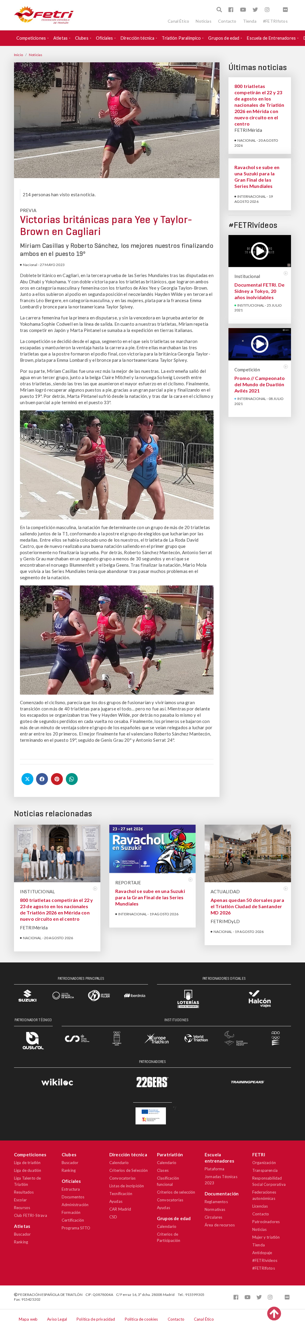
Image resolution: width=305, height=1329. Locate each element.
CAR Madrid (120, 1209)
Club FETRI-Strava (30, 1215)
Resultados (24, 1192)
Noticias (203, 21)
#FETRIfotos (275, 21)
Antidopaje (262, 1252)
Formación (71, 1212)
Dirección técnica (137, 38)
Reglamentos (216, 1201)
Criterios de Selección (128, 1170)
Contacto (227, 21)
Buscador (22, 1234)
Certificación (73, 1220)
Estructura (71, 1189)
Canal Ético (178, 21)
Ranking (21, 1242)
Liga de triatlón (27, 1162)
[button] (219, 10)
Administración (75, 1204)
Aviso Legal (57, 1319)
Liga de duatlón (27, 1170)
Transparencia (265, 1170)
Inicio (18, 54)
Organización (264, 1162)
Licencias (260, 1206)
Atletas (60, 38)
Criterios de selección (176, 1192)
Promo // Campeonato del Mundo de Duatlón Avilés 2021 (259, 384)
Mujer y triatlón (266, 1237)
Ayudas (115, 1201)
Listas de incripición (126, 1185)
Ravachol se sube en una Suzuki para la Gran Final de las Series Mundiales (150, 897)
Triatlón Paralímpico (181, 38)
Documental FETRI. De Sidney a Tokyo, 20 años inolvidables (259, 291)
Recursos (22, 1207)
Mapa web (28, 1319)
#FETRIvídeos (264, 1260)
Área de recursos (220, 1225)
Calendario (119, 1162)
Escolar (20, 1199)
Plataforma (215, 1168)
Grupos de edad (223, 38)
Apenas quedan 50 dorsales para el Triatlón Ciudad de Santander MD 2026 (247, 906)
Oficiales (104, 38)
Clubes (81, 38)
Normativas (215, 1209)
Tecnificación (120, 1193)
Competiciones (31, 38)
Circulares (213, 1217)
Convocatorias (122, 1178)
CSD (113, 1216)
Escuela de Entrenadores (271, 38)
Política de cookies (141, 1319)
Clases (163, 1170)
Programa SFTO (76, 1228)
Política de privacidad (96, 1319)
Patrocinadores (266, 1221)
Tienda (249, 21)
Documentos (73, 1196)
